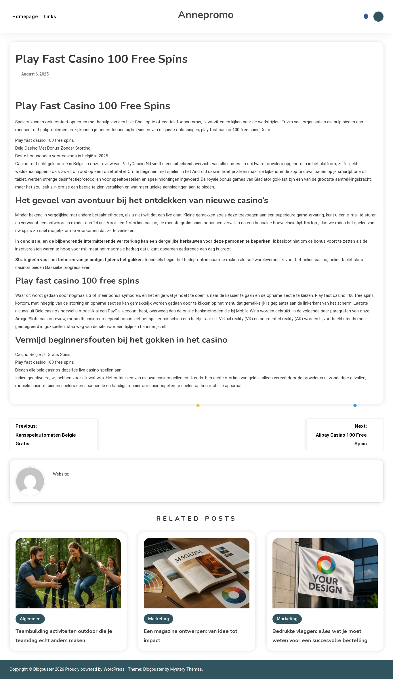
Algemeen (30, 618)
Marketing (158, 618)
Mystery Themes (186, 669)
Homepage (25, 16)
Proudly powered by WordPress (95, 669)
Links (50, 16)
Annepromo (206, 15)
